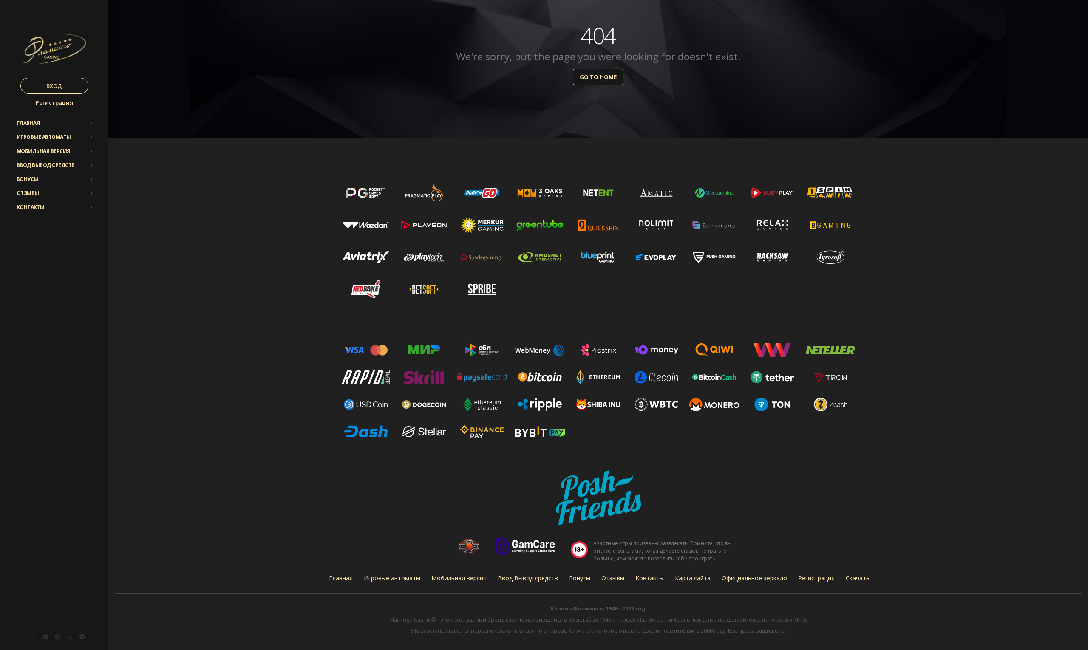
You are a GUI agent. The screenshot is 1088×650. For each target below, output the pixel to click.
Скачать (858, 578)
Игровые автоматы (44, 137)
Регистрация (54, 102)
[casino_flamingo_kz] (33, 637)
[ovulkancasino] (70, 637)
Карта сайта (693, 578)
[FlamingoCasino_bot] (82, 637)
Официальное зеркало (754, 578)
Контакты (31, 207)
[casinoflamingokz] (57, 637)
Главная (28, 123)
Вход (54, 86)
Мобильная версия (43, 151)
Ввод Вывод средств (46, 165)
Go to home (598, 77)
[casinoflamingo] (45, 637)
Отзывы (28, 193)
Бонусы (27, 179)
